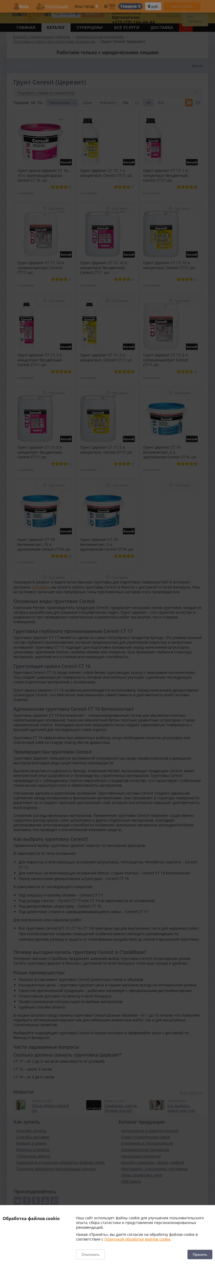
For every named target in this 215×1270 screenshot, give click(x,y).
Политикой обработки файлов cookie (137, 1239)
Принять (200, 1254)
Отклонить (90, 1254)
